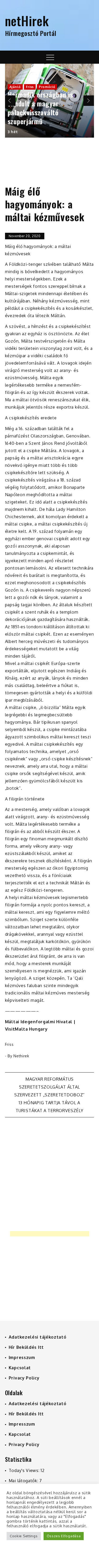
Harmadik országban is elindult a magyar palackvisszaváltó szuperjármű (40, 107)
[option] (49, 101)
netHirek (27, 20)
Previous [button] (10, 100)
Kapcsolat (20, 1367)
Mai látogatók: (24, 1480)
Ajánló (15, 87)
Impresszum (22, 1357)
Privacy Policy (24, 1378)
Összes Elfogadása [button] (64, 1536)
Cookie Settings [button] (24, 1536)
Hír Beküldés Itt (26, 1347)
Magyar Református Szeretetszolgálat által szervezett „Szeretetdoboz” (49, 1086)
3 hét (13, 131)
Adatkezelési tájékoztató (38, 1337)
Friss (30, 87)
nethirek (21, 1056)
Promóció (47, 87)
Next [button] (88, 100)
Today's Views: (25, 1470)
